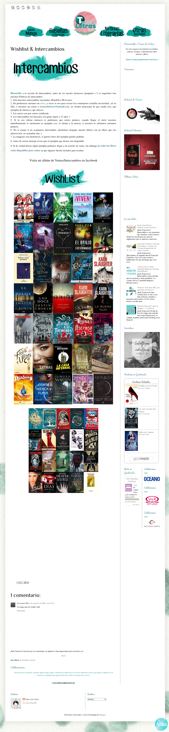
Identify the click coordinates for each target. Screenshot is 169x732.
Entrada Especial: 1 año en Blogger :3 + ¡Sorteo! (147, 307)
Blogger (102, 715)
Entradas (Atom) (28, 660)
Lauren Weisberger (145, 388)
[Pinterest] (33, 9)
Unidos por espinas (146, 432)
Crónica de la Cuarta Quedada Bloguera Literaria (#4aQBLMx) (148, 269)
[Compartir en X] (23, 582)
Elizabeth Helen (144, 434)
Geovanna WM (23, 603)
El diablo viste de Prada (147, 386)
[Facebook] (13, 9)
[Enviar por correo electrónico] (18, 582)
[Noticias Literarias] (112, 37)
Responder (21, 611)
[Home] (85, 37)
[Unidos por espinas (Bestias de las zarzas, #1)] (131, 450)
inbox (42, 103)
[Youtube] (23, 9)
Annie (135, 485)
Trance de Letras (32, 699)
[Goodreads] (28, 9)
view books (136, 504)
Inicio (63, 656)
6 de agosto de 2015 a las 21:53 (41, 603)
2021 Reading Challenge (132, 479)
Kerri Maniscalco (145, 414)
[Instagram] (38, 9)
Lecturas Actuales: (141, 382)
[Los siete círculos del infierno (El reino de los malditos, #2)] (131, 428)
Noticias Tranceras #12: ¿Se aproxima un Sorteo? (148, 288)
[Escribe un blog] (20, 582)
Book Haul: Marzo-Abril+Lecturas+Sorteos (146, 226)
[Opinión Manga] (31, 37)
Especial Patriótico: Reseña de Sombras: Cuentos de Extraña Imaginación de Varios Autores (148, 247)
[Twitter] (18, 9)
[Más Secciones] (139, 37)
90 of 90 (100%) (130, 502)
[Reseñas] (58, 37)
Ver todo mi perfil (29, 703)
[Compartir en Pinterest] (28, 582)
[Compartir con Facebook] (25, 582)
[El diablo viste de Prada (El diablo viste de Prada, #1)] (131, 404)
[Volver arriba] (161, 724)
